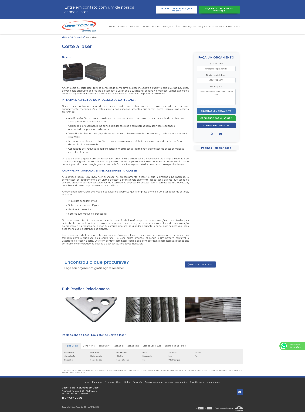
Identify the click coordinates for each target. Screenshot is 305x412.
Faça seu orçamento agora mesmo (176, 9)
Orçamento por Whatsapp (216, 118)
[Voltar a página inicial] (79, 26)
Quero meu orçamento (200, 264)
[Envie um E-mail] (240, 392)
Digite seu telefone (216, 75)
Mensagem (216, 86)
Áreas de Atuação (185, 26)
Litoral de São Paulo (175, 346)
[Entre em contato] (220, 134)
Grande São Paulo (152, 346)
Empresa (134, 26)
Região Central (71, 346)
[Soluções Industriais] (239, 408)
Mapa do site (213, 382)
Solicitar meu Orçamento (216, 111)
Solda (155, 26)
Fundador (123, 26)
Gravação (167, 26)
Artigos (202, 26)
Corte (145, 26)
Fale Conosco (233, 26)
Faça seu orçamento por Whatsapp (219, 9)
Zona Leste (133, 346)
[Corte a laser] (73, 71)
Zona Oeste (104, 346)
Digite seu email (216, 63)
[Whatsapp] (211, 134)
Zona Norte (89, 346)
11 (72, 397)
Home (112, 26)
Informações (216, 26)
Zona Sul (119, 346)
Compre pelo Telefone (216, 125)
